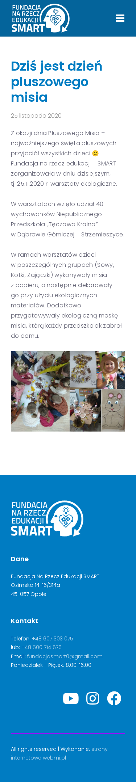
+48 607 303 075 (52, 638)
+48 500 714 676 (41, 647)
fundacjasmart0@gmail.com (65, 656)
